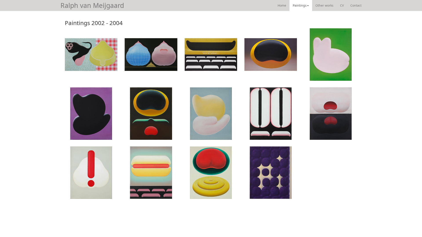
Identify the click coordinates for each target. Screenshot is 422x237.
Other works (324, 5)
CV (342, 5)
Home (282, 5)
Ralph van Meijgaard (92, 5)
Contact (356, 5)
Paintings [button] (302, 5)
